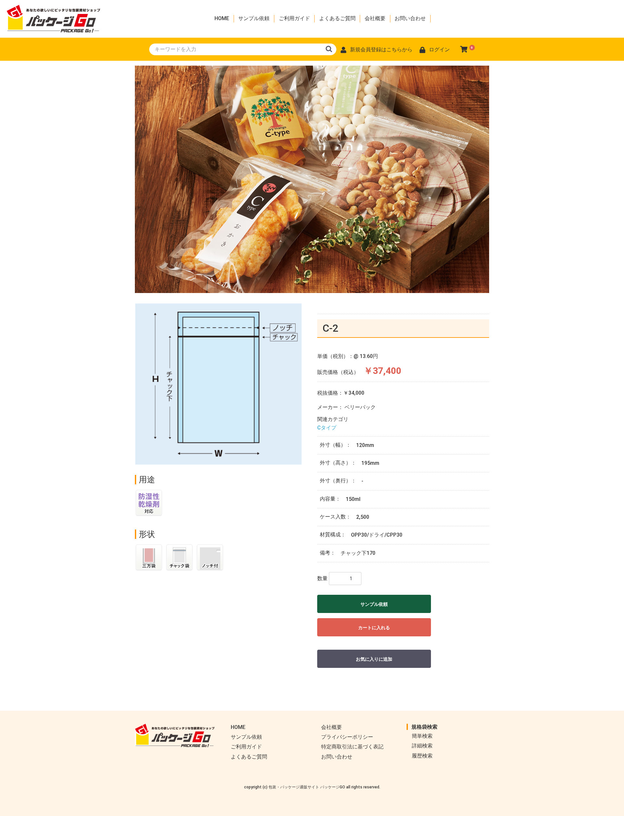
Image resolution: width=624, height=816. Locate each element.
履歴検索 (422, 756)
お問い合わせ (410, 18)
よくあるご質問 (337, 18)
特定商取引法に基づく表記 (352, 747)
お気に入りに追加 (374, 659)
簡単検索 (422, 736)
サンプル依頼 (253, 18)
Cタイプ (326, 428)
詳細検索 (422, 746)
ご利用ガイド (294, 18)
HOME (221, 18)
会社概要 (375, 18)
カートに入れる (374, 627)
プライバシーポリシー (347, 737)
